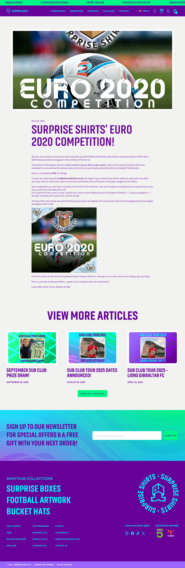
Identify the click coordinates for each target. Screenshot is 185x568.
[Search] (154, 11)
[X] (143, 533)
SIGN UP (170, 435)
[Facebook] (132, 533)
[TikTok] (137, 533)
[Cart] (175, 11)
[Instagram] (127, 533)
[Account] (161, 11)
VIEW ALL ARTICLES (92, 393)
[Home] (17, 11)
